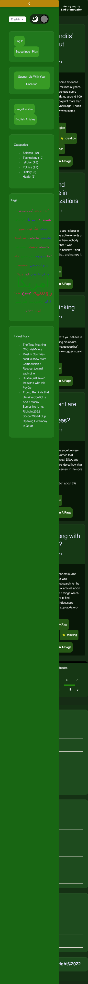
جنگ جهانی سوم (29, 228)
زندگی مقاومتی (39, 274)
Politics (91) (30, 167)
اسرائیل (31, 219)
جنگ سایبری (34, 238)
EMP (49, 256)
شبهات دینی (39, 265)
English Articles (25, 119)
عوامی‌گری (46, 238)
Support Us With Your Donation (31, 80)
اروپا (27, 274)
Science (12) (31, 152)
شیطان (43, 229)
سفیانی (29, 311)
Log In (19, 41)
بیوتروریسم (23, 265)
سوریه (41, 256)
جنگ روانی (21, 247)
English (15, 19)
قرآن (48, 301)
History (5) (29, 172)
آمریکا (33, 283)
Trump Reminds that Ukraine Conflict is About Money (36, 397)
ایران (37, 310)
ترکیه (16, 256)
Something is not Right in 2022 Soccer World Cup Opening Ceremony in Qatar (35, 416)
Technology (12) (33, 157)
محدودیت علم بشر (29, 301)
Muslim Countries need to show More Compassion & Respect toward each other (34, 364)
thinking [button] (71, 634)
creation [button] (70, 138)
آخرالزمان (20, 220)
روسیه (42, 292)
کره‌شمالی (33, 247)
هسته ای (44, 220)
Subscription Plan (26, 51)
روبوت (17, 292)
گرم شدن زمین (41, 211)
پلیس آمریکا (20, 238)
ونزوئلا (20, 274)
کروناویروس (25, 210)
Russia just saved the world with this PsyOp (34, 383)
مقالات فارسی (24, 108)
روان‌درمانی (44, 247)
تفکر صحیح (27, 256)
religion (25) (30, 162)
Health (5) (29, 176)
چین (27, 292)
